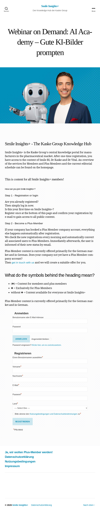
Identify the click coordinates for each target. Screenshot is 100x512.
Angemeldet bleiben (40, 339)
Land (15, 404)
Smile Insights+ (50, 6)
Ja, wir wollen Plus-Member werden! (29, 452)
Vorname (17, 367)
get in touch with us (23, 262)
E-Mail (16, 385)
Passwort (17, 327)
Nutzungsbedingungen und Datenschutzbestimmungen (53, 414)
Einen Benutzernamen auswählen (28, 357)
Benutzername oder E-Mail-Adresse (28, 317)
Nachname (18, 376)
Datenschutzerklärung (19, 456)
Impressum (12, 466)
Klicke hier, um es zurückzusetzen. (46, 345)
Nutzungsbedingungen (20, 461)
